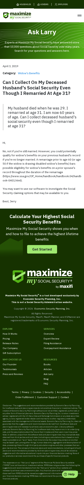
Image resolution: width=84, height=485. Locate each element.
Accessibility (64, 392)
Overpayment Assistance (57, 348)
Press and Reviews (13, 374)
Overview (49, 333)
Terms (15, 392)
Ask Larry (48, 374)
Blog (46, 378)
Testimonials (10, 369)
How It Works (10, 333)
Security (49, 392)
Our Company (10, 348)
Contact (65, 397)
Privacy (25, 392)
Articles (48, 369)
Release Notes (11, 343)
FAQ (46, 383)
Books (47, 364)
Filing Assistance (53, 343)
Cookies (37, 392)
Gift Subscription (12, 352)
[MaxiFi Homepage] (12, 15)
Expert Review (51, 338)
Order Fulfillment (24, 397)
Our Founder (10, 364)
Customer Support (47, 397)
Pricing (6, 338)
